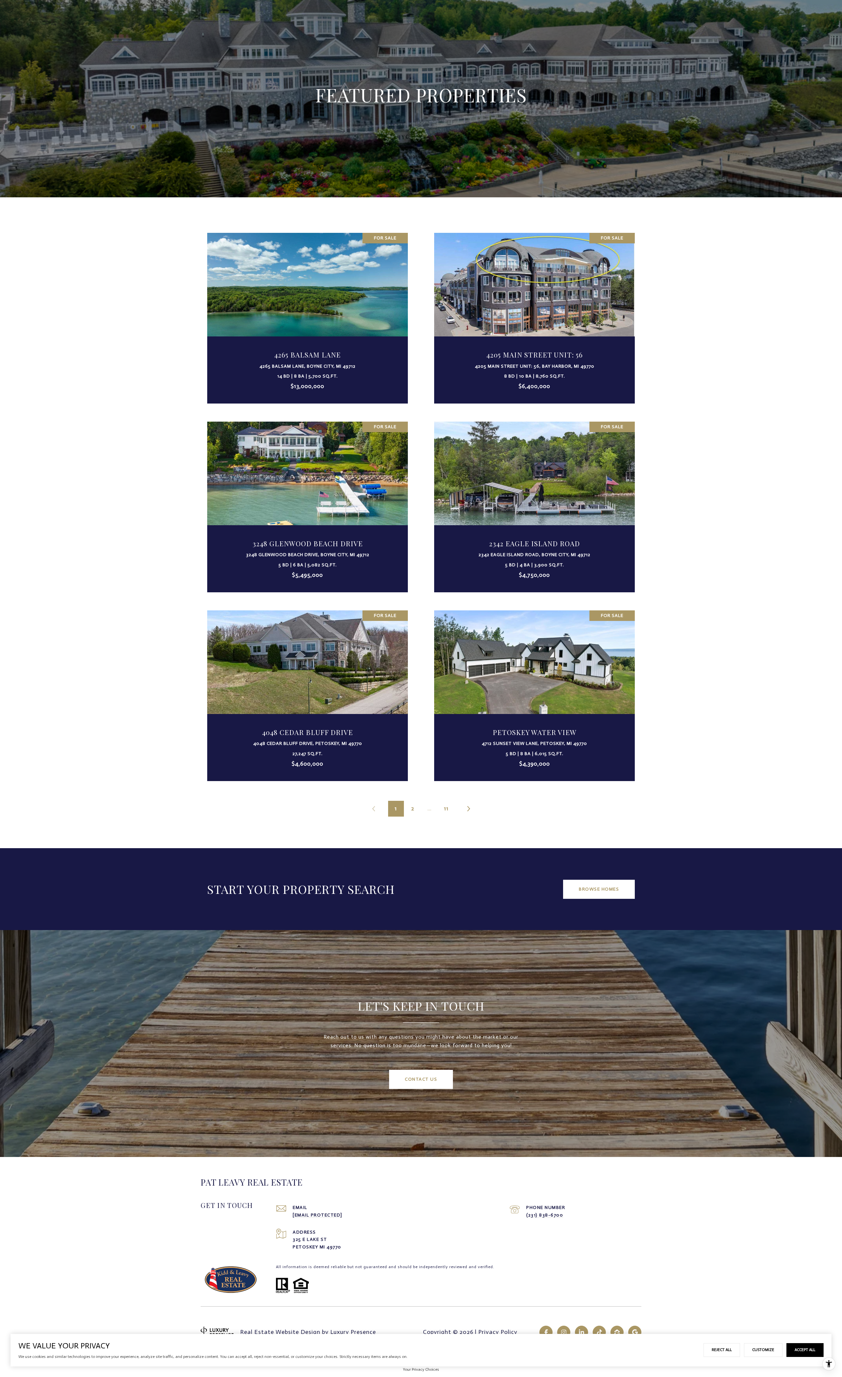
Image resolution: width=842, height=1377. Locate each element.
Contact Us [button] (421, 1079)
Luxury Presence (353, 1332)
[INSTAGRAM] (563, 1332)
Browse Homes (599, 889)
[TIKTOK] (599, 1332)
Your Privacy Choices (421, 1369)
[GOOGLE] (634, 1332)
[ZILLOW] (617, 1332)
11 (446, 808)
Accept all (805, 1349)
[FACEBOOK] (546, 1332)
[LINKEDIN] (581, 1332)
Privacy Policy (497, 1332)
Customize (763, 1349)
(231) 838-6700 (544, 1215)
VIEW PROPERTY (307, 314)
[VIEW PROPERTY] (307, 309)
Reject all (722, 1349)
